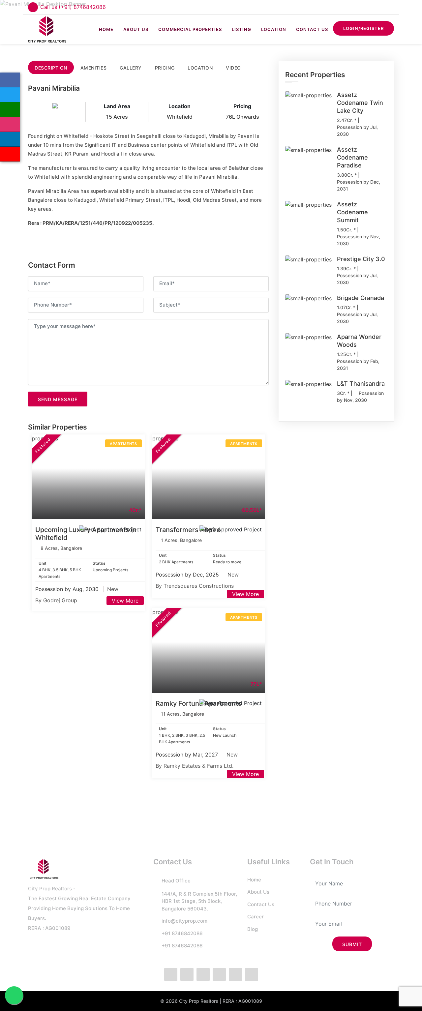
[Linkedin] (10, 139)
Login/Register (363, 28)
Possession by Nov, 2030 (358, 240)
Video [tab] (233, 68)
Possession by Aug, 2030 (67, 589)
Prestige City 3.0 (361, 258)
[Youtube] (251, 974)
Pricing (242, 106)
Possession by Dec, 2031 (358, 185)
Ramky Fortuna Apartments (199, 703)
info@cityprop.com (184, 921)
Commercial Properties (190, 29)
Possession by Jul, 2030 (357, 130)
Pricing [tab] (165, 68)
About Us (135, 29)
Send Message (57, 399)
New (112, 589)
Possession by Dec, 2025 (188, 574)
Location (273, 29)
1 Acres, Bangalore (181, 540)
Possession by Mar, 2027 (188, 754)
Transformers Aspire (188, 530)
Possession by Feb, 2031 (358, 364)
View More (125, 600)
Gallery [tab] (131, 68)
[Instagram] (10, 124)
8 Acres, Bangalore (61, 548)
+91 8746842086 (182, 933)
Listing (241, 29)
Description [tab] (51, 68)
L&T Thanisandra (361, 383)
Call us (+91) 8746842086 (73, 7)
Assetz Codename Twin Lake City (360, 102)
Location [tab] (200, 68)
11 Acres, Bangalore (182, 714)
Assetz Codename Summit (352, 212)
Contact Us (312, 29)
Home (106, 29)
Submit (352, 944)
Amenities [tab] (93, 68)
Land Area (117, 106)
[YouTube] (10, 154)
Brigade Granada (360, 297)
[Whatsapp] (10, 109)
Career (255, 916)
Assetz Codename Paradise (352, 157)
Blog (252, 929)
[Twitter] (10, 94)
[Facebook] (10, 80)
